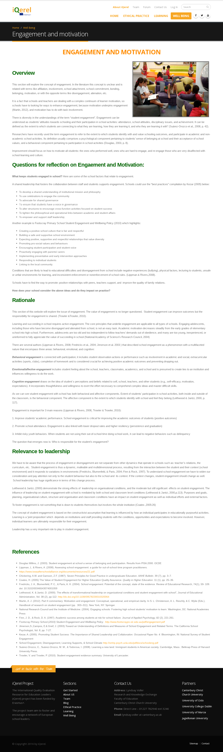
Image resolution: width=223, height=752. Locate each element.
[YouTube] (208, 15)
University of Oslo (193, 700)
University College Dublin (197, 706)
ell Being (71, 715)
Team (136, 7)
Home (114, 16)
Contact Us (160, 7)
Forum (147, 7)
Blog (66, 702)
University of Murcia (194, 712)
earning (69, 711)
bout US (69, 694)
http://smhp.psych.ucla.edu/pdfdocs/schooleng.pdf (130, 642)
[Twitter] (202, 15)
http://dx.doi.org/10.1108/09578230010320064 (83, 596)
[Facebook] (195, 15)
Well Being (181, 16)
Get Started (70, 690)
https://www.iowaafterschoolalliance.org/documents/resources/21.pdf (57, 571)
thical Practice (73, 707)
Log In (174, 7)
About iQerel (121, 7)
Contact (205, 743)
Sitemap (194, 743)
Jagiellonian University (195, 718)
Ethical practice (136, 16)
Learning (161, 16)
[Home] (24, 11)
